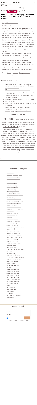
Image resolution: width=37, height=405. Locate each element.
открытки (19, 139)
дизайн (13, 133)
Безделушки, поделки (14, 203)
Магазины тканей (12, 181)
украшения (30, 119)
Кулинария (10, 293)
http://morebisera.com (10, 23)
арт (14, 124)
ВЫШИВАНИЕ (10, 211)
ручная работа (23, 119)
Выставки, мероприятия (15, 195)
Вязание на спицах (13, 221)
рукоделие (22, 127)
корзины (30, 150)
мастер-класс (5, 137)
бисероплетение (24, 73)
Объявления (10, 297)
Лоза (23, 152)
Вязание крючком (12, 219)
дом (8, 135)
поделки (22, 147)
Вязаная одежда (12, 223)
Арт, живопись (12, 247)
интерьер (3, 135)
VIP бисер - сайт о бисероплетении (17, 90)
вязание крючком (26, 141)
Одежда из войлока (13, 233)
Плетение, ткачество (14, 275)
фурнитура (19, 135)
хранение (15, 131)
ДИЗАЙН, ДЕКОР (12, 245)
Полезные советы (12, 283)
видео (34, 150)
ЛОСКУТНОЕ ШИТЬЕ (12, 225)
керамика (15, 152)
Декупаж (9, 251)
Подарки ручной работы (15, 209)
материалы (18, 141)
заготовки (12, 141)
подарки (16, 122)
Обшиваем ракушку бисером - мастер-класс (20, 99)
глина (33, 137)
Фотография (10, 291)
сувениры (19, 149)
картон (10, 131)
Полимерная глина (24, 137)
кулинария (18, 124)
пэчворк (9, 119)
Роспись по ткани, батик (15, 227)
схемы (16, 75)
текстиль (9, 147)
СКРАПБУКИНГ (11, 253)
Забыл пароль (13, 320)
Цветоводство (11, 289)
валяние (32, 149)
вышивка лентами (14, 145)
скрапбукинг (12, 139)
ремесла (34, 135)
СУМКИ (18, 151)
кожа (7, 139)
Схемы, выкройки (12, 187)
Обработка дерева (13, 269)
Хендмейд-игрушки (13, 265)
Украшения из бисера (14, 207)
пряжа (3, 139)
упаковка (5, 131)
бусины (24, 135)
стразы (26, 150)
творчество (24, 124)
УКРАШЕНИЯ (12, 10)
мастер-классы (7, 75)
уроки (32, 127)
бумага (31, 129)
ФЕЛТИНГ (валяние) (13, 231)
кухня (9, 133)
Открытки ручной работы (15, 257)
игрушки (29, 124)
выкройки (22, 133)
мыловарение (25, 122)
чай (9, 141)
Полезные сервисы (13, 281)
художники (14, 150)
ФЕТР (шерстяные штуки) (15, 237)
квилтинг (32, 122)
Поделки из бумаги (13, 255)
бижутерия (9, 124)
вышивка (10, 143)
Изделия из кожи (12, 241)
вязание (21, 131)
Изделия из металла (13, 259)
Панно (10, 135)
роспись (4, 124)
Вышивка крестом (12, 213)
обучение (29, 135)
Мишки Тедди (11, 263)
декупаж (31, 133)
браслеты (27, 145)
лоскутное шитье (18, 143)
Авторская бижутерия (14, 199)
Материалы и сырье (13, 177)
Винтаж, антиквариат (14, 295)
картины (4, 151)
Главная (4, 10)
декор (26, 129)
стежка (23, 149)
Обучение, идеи (12, 189)
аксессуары (32, 145)
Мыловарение (11, 287)
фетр (3, 141)
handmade (4, 122)
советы (34, 141)
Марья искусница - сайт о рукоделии (18, 84)
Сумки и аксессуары (13, 243)
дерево (26, 131)
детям (33, 124)
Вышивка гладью (12, 215)
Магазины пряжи (12, 183)
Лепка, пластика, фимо (15, 201)
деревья (15, 73)
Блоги (17, 129)
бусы (13, 147)
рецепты (21, 129)
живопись (9, 150)
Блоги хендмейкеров (13, 279)
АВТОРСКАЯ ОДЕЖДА (13, 239)
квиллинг (17, 147)
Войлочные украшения (14, 235)
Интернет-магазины (13, 179)
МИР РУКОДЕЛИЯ (10, 101)
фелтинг (28, 149)
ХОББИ (8, 285)
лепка (30, 137)
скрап (8, 145)
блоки (19, 153)
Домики (22, 150)
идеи (26, 133)
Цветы (26, 147)
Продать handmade (13, 191)
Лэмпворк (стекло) (13, 273)
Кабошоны (4, 143)
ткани (17, 119)
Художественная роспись (15, 249)
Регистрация (24, 320)
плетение (21, 145)
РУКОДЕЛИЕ (10, 173)
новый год (14, 149)
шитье (13, 129)
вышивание (27, 143)
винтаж (17, 133)
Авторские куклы (12, 261)
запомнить (11, 318)
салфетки (5, 149)
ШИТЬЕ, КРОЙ (11, 229)
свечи (9, 149)
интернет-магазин (27, 139)
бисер (9, 73)
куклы (5, 141)
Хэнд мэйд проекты (13, 193)
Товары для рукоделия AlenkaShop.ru (18, 111)
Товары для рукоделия (14, 175)
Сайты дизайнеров (13, 277)
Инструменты (31, 147)
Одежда (4, 147)
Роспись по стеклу (14, 137)
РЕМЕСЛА (9, 267)
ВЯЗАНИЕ (9, 217)
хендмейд (10, 122)
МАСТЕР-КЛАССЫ (12, 185)
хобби (33, 139)
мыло (21, 122)
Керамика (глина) (13, 271)
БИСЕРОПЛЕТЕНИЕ (12, 205)
